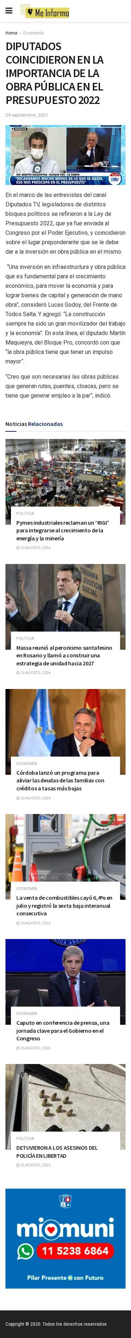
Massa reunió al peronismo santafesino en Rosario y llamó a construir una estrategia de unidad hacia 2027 (64, 655)
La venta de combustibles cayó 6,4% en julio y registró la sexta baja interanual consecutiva (64, 905)
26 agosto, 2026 (35, 548)
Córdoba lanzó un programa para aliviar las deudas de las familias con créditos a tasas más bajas (60, 780)
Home (11, 33)
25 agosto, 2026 (35, 1165)
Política (25, 514)
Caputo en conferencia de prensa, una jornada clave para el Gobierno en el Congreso (62, 1030)
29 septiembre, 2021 (26, 115)
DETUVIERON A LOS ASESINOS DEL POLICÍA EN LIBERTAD (57, 1151)
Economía (33, 33)
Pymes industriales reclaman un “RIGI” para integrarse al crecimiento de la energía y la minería (62, 530)
